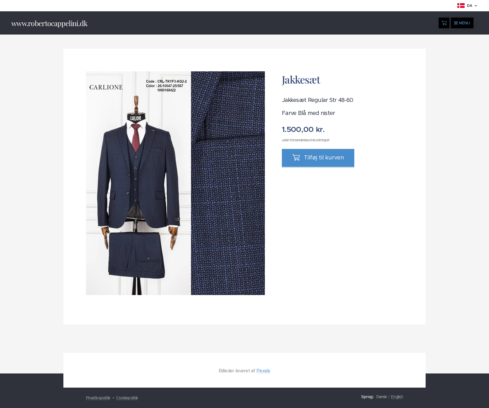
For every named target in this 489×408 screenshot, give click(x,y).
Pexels (263, 371)
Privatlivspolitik (98, 397)
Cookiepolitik (127, 397)
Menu (464, 22)
